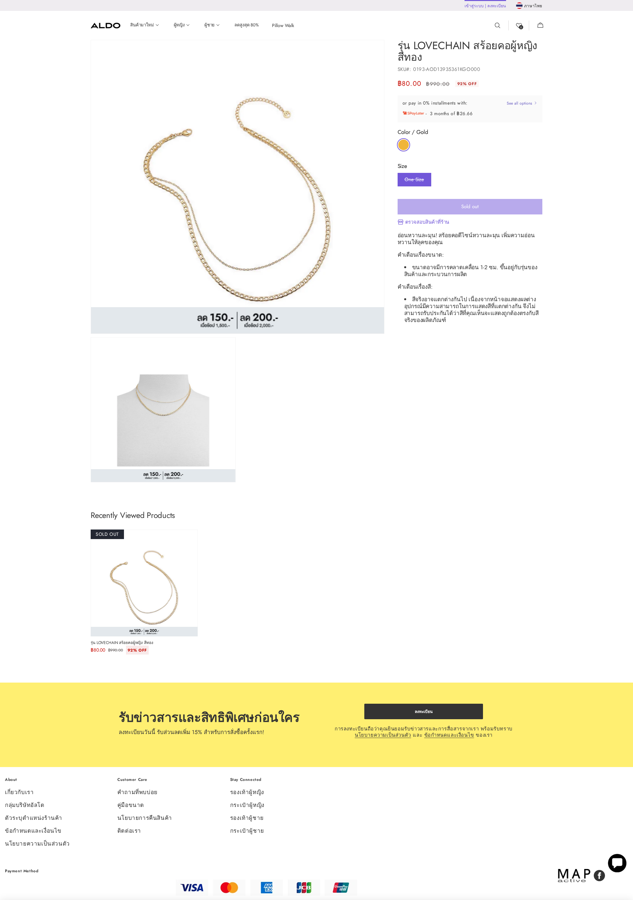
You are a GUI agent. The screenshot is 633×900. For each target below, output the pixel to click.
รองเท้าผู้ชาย (247, 818)
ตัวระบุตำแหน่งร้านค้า (33, 818)
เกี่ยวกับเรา (19, 792)
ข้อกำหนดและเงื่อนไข (449, 735)
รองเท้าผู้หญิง (247, 792)
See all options (520, 103)
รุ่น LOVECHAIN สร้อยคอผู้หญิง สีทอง (122, 643)
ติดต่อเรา (129, 831)
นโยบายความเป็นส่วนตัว (383, 735)
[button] (536, 25)
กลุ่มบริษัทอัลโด (25, 805)
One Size (414, 181)
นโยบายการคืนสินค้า (144, 818)
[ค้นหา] (501, 25)
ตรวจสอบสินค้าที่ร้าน (427, 222)
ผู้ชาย (209, 25)
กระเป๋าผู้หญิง (247, 805)
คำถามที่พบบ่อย (137, 792)
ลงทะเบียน (424, 712)
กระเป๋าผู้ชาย (247, 831)
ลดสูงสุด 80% (246, 25)
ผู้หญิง (179, 25)
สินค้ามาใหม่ (142, 25)
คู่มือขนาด (130, 805)
